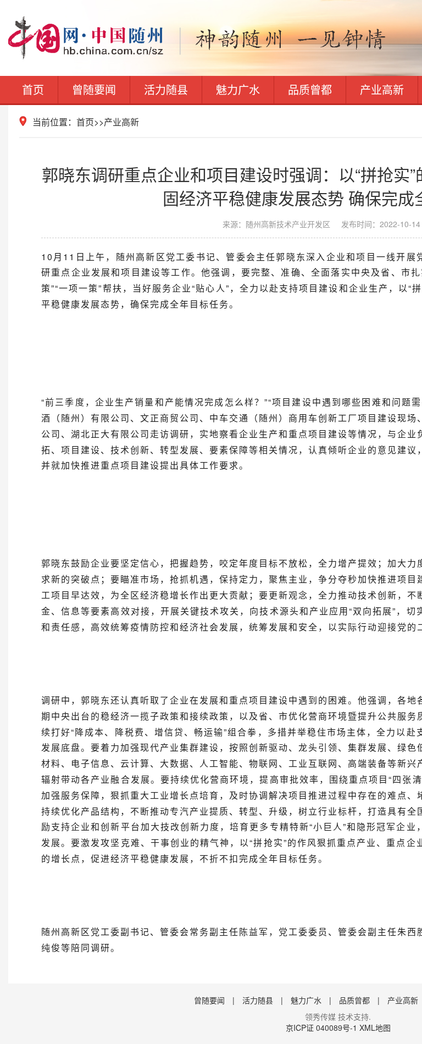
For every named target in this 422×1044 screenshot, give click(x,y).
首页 (33, 89)
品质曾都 (310, 89)
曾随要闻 (94, 89)
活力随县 (166, 89)
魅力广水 (238, 89)
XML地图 (375, 1027)
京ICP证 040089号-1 (321, 1027)
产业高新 (382, 89)
